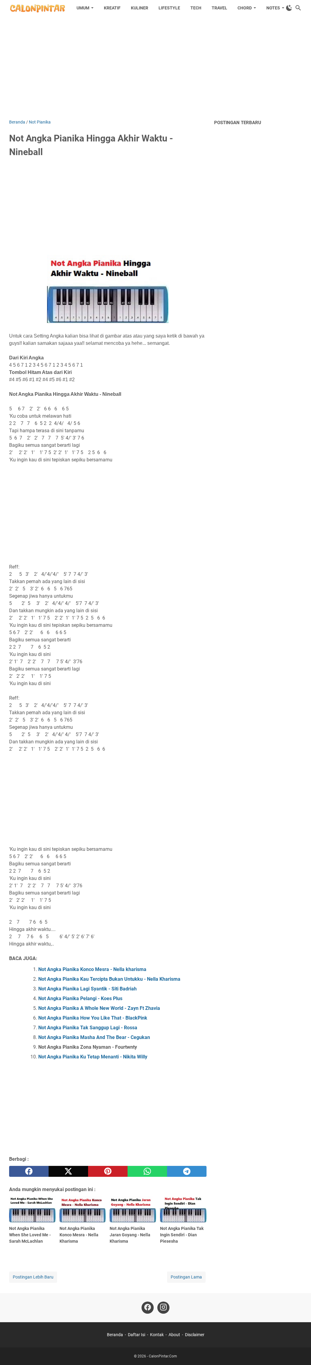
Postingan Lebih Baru (33, 1277)
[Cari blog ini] (298, 8)
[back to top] (299, 1351)
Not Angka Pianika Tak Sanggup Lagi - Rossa (87, 1028)
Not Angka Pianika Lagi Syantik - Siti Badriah (87, 989)
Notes (273, 7)
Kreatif (112, 7)
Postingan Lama (186, 1277)
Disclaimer (194, 1334)
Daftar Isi (136, 1334)
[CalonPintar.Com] (37, 8)
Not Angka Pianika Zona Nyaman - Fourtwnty (87, 1047)
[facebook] (29, 1171)
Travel (219, 7)
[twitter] (68, 1171)
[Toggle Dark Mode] (289, 8)
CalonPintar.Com (163, 1356)
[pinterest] (108, 1171)
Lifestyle (169, 7)
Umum (83, 7)
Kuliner (139, 7)
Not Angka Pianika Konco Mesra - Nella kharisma (92, 969)
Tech (195, 7)
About (174, 1334)
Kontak (157, 1334)
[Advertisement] (155, 67)
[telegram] (187, 1171)
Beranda (115, 1334)
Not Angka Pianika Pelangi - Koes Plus (80, 998)
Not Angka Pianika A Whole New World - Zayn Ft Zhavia (99, 1008)
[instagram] (163, 1308)
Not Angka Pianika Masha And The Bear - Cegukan (94, 1037)
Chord (245, 7)
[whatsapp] (147, 1171)
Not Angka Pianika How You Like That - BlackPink (92, 1018)
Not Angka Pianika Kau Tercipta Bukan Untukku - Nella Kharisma (109, 979)
